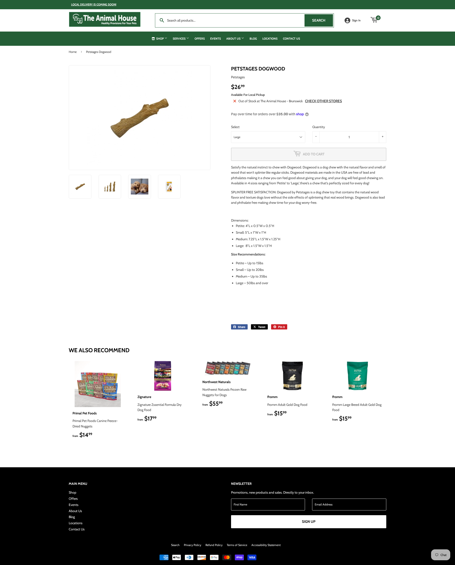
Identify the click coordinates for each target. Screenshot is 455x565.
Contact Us (291, 38)
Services (179, 38)
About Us (233, 38)
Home (73, 52)
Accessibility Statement (266, 545)
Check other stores (323, 101)
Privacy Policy (192, 545)
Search (322, 20)
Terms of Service (237, 545)
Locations (270, 38)
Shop (159, 38)
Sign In (356, 20)
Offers (200, 38)
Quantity (318, 127)
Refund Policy (214, 545)
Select (235, 127)
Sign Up (308, 521)
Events (215, 38)
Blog (253, 38)
